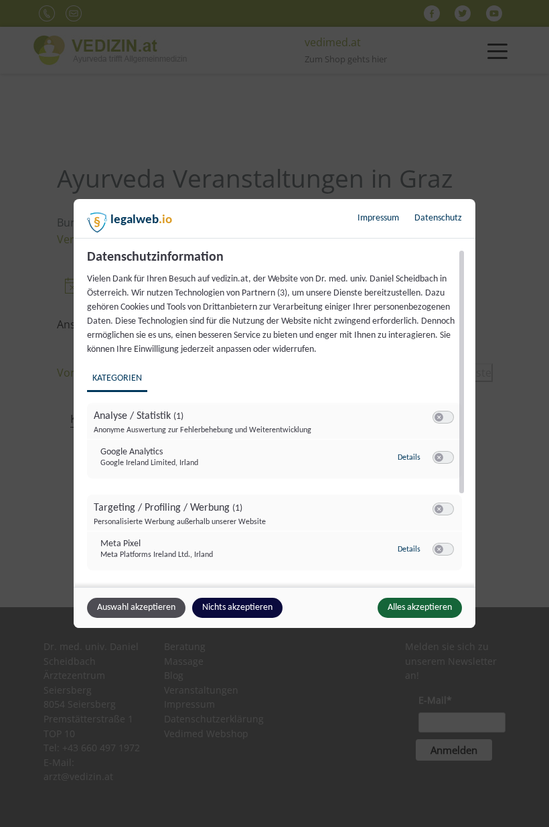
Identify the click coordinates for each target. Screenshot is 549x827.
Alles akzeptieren (420, 607)
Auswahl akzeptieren (136, 607)
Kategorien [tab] (117, 378)
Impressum (378, 218)
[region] (276, 416)
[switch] (443, 417)
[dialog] (274, 413)
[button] (439, 417)
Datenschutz (438, 218)
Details (409, 458)
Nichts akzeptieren (237, 607)
